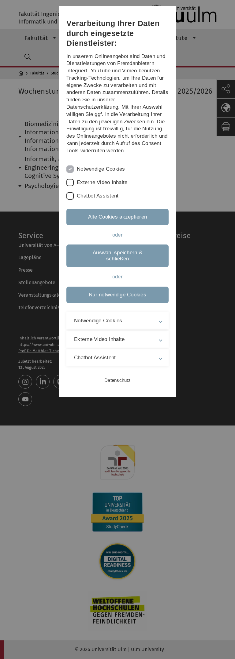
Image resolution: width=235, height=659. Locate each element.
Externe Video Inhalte (102, 182)
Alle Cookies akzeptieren (117, 217)
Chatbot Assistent (97, 196)
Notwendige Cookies (101, 169)
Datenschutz (117, 380)
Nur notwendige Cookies (117, 295)
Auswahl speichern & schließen (117, 256)
